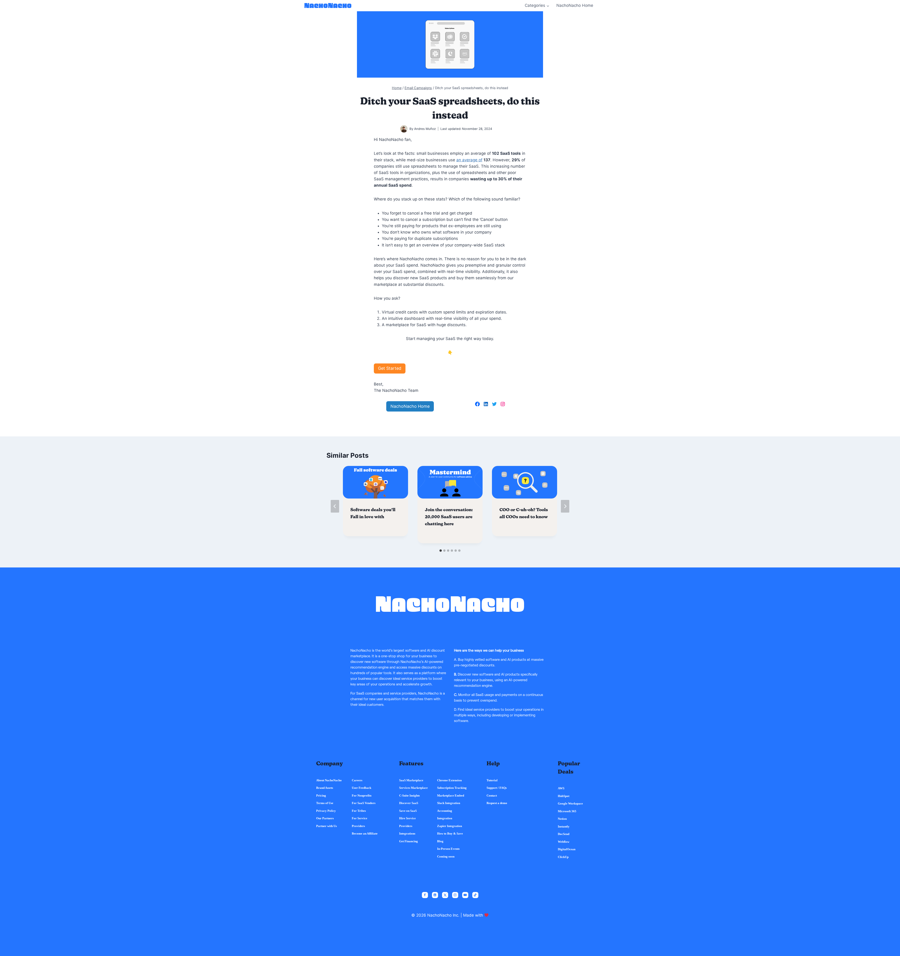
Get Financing (408, 841)
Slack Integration (448, 803)
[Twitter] (445, 895)
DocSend (563, 834)
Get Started (389, 368)
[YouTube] (465, 895)
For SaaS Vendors (363, 803)
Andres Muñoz (425, 129)
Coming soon (445, 856)
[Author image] (404, 128)
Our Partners (325, 818)
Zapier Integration (449, 826)
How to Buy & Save (450, 833)
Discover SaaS (408, 803)
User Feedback (361, 788)
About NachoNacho (329, 780)
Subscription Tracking (452, 788)
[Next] (565, 506)
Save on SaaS (408, 810)
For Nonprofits (361, 795)
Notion (562, 818)
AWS (561, 788)
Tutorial (492, 780)
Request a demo (497, 803)
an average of (469, 160)
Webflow (563, 841)
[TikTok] (475, 895)
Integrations (407, 833)
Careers (357, 780)
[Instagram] (455, 895)
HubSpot (563, 796)
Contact (492, 795)
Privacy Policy (326, 810)
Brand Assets (324, 788)
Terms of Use (324, 803)
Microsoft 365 (567, 811)
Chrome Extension (449, 780)
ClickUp (563, 857)
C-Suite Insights (409, 795)
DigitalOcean (566, 849)
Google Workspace (570, 803)
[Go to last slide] (335, 506)
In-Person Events (448, 848)
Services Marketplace (413, 788)
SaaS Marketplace (411, 780)
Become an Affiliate (365, 833)
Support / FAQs (497, 788)
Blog (440, 841)
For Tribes (359, 810)
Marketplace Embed (450, 795)
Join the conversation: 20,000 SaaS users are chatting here (449, 516)
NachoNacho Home (574, 5)
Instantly (564, 826)
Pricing (321, 795)
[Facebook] (425, 895)
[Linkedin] (435, 895)
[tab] (440, 550)
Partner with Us (326, 826)
